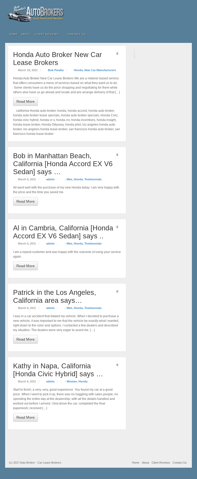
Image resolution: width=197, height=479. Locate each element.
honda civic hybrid (25, 120)
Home (13, 34)
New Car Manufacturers (100, 70)
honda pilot (73, 124)
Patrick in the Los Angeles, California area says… (54, 296)
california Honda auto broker (36, 110)
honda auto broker (101, 110)
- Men (68, 179)
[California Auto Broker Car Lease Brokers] (98, 13)
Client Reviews (46, 34)
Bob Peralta (56, 70)
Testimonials (93, 179)
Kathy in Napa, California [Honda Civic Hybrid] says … (58, 370)
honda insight (106, 120)
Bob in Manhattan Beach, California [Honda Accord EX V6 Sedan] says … (63, 164)
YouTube (184, 14)
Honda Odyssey (53, 124)
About (26, 34)
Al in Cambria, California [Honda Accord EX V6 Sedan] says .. (63, 232)
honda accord (77, 110)
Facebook (171, 14)
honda (61, 110)
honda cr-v (47, 120)
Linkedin (177, 14)
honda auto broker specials (80, 115)
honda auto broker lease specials (36, 115)
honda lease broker (26, 124)
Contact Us (76, 34)
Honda (78, 70)
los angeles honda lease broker (45, 129)
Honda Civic (109, 115)
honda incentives (83, 120)
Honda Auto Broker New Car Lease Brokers (57, 59)
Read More (25, 101)
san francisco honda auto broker (91, 129)
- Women (71, 381)
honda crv (63, 120)
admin (50, 179)
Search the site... (185, 35)
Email (164, 14)
